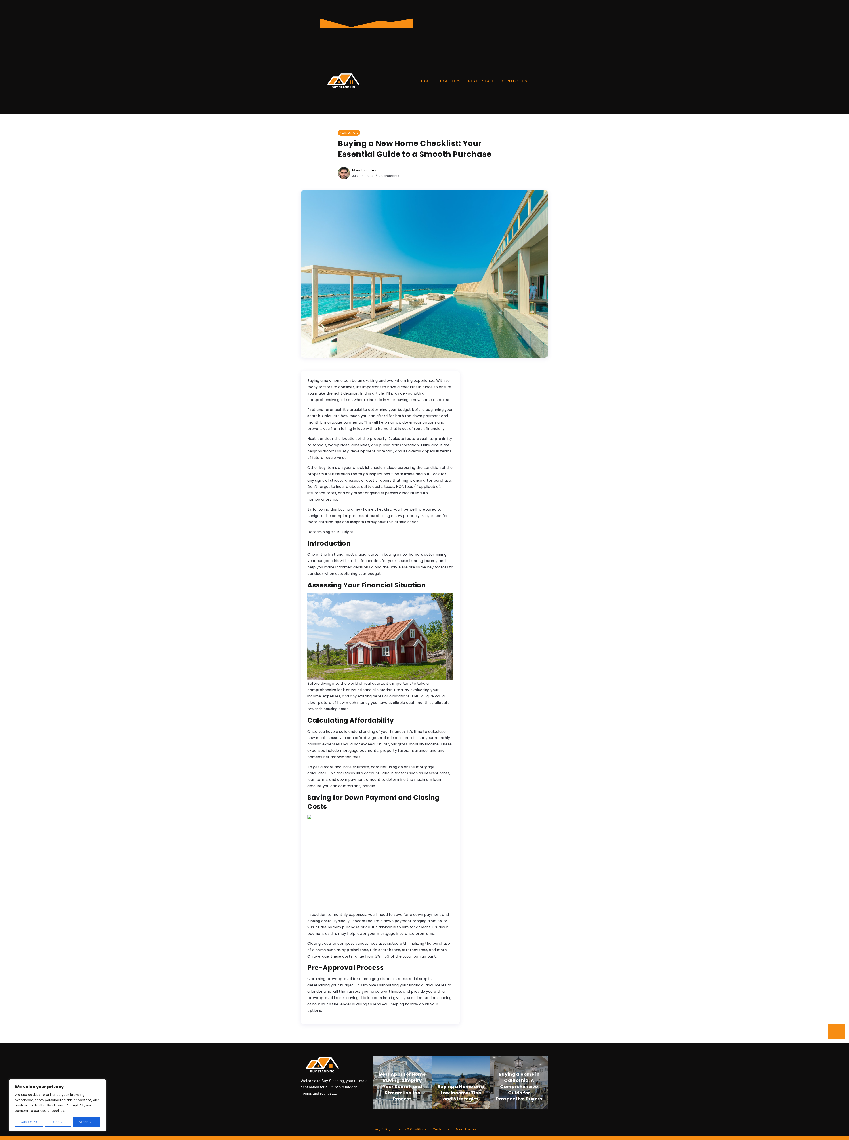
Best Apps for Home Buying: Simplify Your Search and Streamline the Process (402, 1086)
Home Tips (450, 81)
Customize (29, 1121)
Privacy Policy (379, 1129)
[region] (57, 1105)
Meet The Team (468, 1129)
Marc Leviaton (364, 170)
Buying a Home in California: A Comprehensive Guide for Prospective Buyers (519, 1086)
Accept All (86, 1121)
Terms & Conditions (411, 1129)
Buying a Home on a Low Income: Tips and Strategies (461, 1092)
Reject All (57, 1121)
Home (425, 81)
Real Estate (481, 81)
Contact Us (514, 81)
